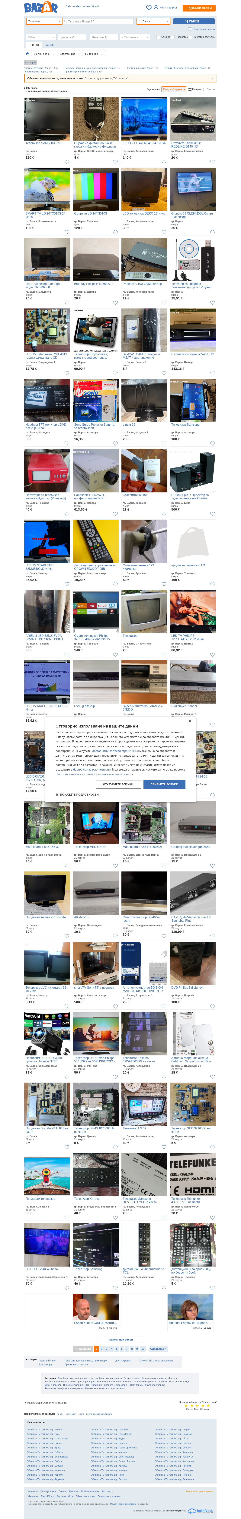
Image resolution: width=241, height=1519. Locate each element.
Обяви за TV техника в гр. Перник (173, 1475)
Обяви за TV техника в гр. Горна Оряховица (114, 1447)
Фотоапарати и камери (154, 1378)
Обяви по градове (85, 1496)
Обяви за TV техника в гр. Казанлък (174, 1456)
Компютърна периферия (81, 1381)
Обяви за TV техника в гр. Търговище (174, 1479)
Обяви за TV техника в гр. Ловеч (108, 1475)
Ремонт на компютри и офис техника (105, 1388)
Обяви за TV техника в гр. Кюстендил (174, 1461)
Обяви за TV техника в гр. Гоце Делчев (111, 1434)
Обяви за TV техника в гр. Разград (173, 1465)
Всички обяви (42, 53)
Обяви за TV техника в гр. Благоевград (47, 1456)
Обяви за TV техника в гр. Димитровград (112, 1456)
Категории (30, 62)
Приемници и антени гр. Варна (84, 71)
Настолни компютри (56, 1381)
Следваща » (158, 1348)
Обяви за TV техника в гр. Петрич (109, 1479)
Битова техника (132, 1378)
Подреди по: (153, 89)
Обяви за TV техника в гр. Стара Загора (48, 1438)
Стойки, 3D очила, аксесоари (156, 1360)
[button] (77, 794)
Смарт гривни (136, 1385)
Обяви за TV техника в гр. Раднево (45, 1479)
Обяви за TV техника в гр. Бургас (44, 1443)
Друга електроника (155, 1385)
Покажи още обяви (120, 1339)
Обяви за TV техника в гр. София (172, 1429)
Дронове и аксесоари (115, 1385)
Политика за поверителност (113, 774)
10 (142, 1348)
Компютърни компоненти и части (114, 1381)
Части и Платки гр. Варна (41, 68)
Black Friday (47, 1496)
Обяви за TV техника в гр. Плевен (173, 1443)
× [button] (189, 721)
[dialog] (120, 759)
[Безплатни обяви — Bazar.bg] (41, 7)
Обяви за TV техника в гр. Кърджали (174, 1452)
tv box (60, 1414)
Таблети (163, 1381)
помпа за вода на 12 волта (99, 1414)
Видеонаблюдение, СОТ (76, 1385)
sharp (81, 1414)
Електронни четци (179, 1381)
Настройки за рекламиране (92, 769)
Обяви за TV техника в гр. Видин (108, 1438)
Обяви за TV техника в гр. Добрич (173, 1447)
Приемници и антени (76, 1364)
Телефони (63, 1378)
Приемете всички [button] (164, 784)
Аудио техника (114, 1378)
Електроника (68, 53)
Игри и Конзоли (53, 1385)
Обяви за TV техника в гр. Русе (43, 1434)
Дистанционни (123, 1360)
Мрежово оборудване (145, 1381)
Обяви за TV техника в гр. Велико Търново (113, 1461)
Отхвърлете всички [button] (118, 784)
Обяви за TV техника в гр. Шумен (44, 1429)
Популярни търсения (109, 1496)
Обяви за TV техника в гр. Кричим (45, 1475)
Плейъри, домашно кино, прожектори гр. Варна (92, 68)
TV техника (92, 53)
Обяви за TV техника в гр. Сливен (45, 1465)
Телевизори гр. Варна (38, 71)
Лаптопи (173, 1378)
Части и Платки (47, 1360)
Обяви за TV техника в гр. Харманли (46, 1470)
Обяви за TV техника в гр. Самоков (173, 1434)
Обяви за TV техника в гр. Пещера (109, 1443)
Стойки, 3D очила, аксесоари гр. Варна (187, 68)
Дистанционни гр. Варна (142, 68)
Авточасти (107, 1491)
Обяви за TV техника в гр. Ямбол (44, 1461)
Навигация (96, 1385)
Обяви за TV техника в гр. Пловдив (109, 1429)
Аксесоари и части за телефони (87, 1378)
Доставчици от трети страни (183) (115, 751)
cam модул (71, 1414)
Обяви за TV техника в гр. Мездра (109, 1470)
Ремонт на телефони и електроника (64, 1388)
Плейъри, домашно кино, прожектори (86, 1360)
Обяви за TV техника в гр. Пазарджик (174, 1470)
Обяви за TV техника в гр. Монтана (109, 1452)
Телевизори (45, 1364)
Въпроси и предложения (199, 1491)
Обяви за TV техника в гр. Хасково (109, 1465)
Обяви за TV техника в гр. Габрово (45, 1452)
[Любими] (149, 7)
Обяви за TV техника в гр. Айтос (172, 1438)
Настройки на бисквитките (74, 774)
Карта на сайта (64, 1496)
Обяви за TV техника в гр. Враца (44, 1447)
